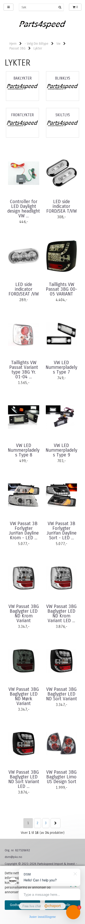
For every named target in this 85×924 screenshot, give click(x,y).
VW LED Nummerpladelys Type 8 (23, 450)
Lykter (38, 48)
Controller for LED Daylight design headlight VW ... (23, 208)
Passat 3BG (17, 48)
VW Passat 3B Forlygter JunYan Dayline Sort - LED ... (61, 530)
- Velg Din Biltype (36, 44)
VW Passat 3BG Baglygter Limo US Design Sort (61, 777)
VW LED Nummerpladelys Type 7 (61, 367)
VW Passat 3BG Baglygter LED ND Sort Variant (61, 694)
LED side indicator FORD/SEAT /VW (23, 289)
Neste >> (55, 823)
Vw (58, 44)
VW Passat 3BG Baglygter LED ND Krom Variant (23, 613)
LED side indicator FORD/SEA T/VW (61, 206)
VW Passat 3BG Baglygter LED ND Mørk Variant (23, 696)
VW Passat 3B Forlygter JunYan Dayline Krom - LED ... (24, 530)
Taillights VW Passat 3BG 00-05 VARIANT (61, 289)
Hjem (13, 44)
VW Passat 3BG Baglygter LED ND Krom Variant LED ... (61, 613)
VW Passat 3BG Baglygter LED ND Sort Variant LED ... (23, 779)
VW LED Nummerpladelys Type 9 (61, 450)
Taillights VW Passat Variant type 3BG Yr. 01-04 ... (23, 369)
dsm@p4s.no (13, 857)
